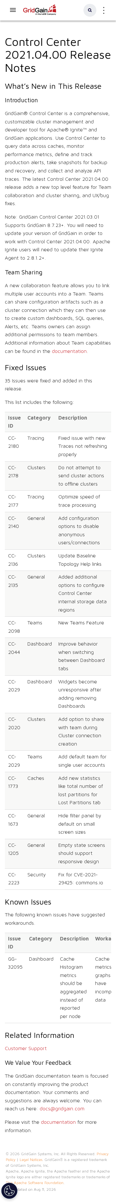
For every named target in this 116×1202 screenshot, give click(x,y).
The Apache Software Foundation (34, 1183)
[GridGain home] (39, 14)
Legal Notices (31, 1160)
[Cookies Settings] (9, 1191)
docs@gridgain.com (62, 1108)
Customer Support (26, 1048)
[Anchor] (42, 66)
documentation (69, 351)
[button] (89, 10)
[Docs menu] (12, 10)
